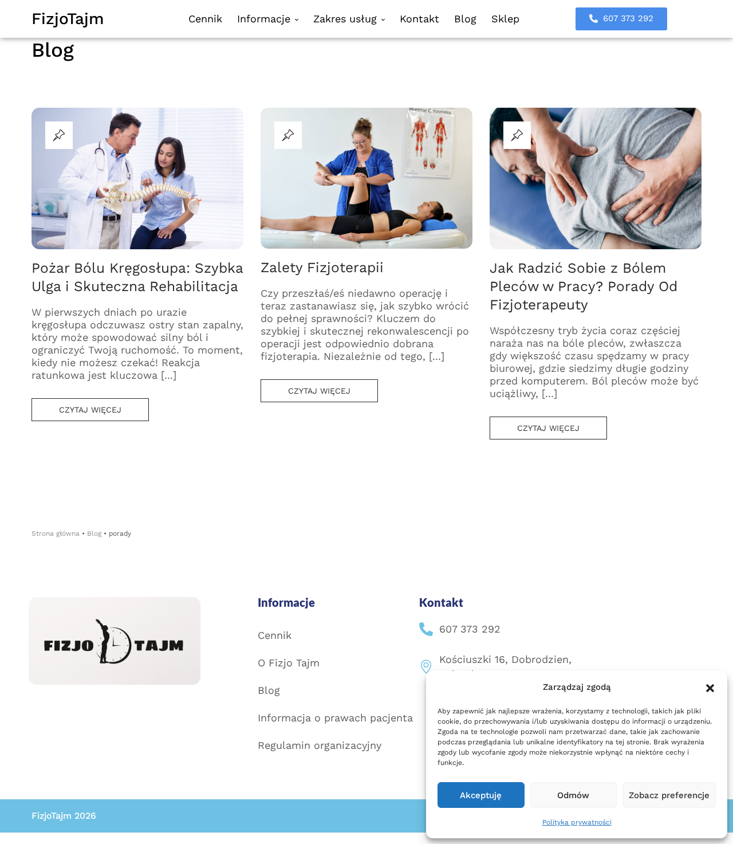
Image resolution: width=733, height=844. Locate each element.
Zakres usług (346, 19)
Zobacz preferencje (669, 795)
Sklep (505, 19)
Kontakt (419, 19)
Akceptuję (481, 795)
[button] (710, 687)
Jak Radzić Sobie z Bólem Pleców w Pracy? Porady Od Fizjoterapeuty (583, 286)
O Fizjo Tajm (289, 663)
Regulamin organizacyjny (319, 745)
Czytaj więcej (90, 409)
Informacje (265, 19)
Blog (465, 19)
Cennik (205, 19)
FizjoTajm (67, 18)
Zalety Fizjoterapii (322, 267)
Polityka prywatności (577, 822)
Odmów (573, 795)
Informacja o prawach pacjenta (335, 718)
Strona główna (55, 533)
